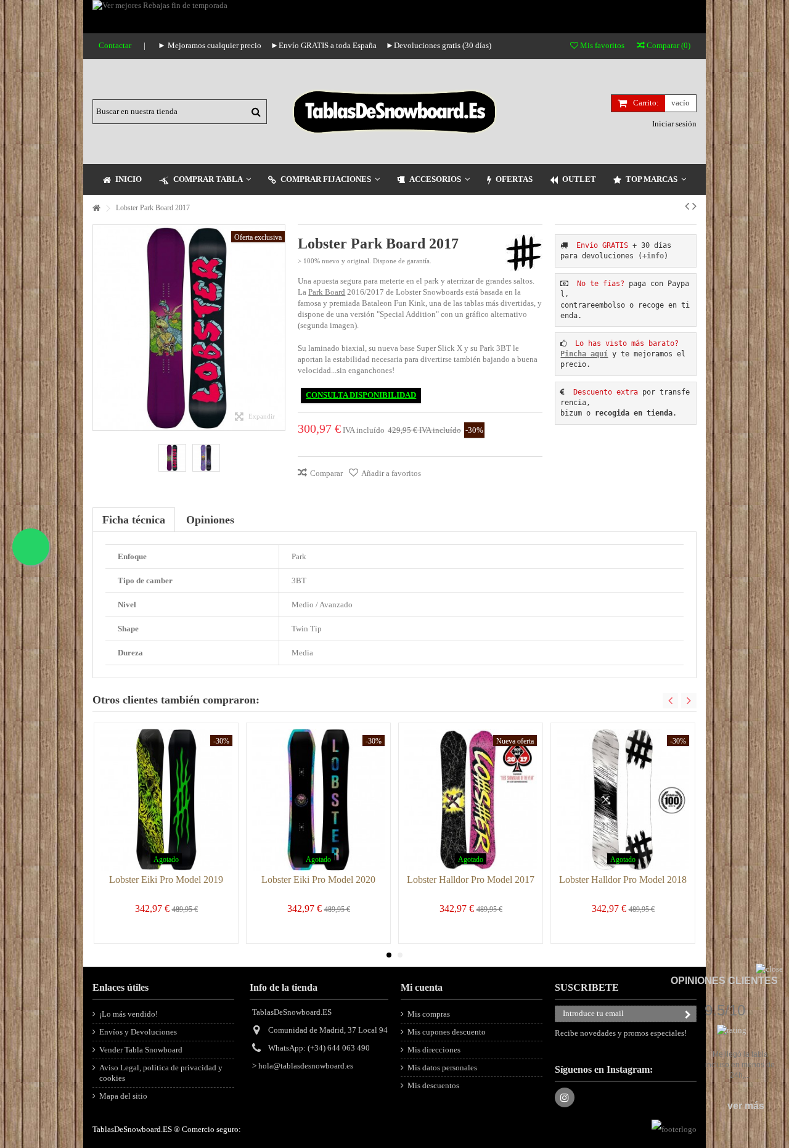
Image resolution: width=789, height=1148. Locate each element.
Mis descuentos (433, 1085)
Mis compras (428, 1014)
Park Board (326, 292)
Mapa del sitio (123, 1096)
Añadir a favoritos (391, 473)
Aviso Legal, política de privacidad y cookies (161, 1073)
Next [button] (689, 700)
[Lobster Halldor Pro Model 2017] (470, 800)
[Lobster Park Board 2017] (172, 458)
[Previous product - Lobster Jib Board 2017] (687, 206)
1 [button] (388, 955)
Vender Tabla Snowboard (140, 1049)
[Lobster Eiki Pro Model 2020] (318, 800)
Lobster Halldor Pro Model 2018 (623, 879)
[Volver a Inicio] (96, 208)
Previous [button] (670, 700)
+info (653, 256)
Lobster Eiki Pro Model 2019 (166, 879)
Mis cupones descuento (446, 1031)
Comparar (326, 473)
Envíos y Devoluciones (138, 1031)
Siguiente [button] (279, 328)
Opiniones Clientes (724, 980)
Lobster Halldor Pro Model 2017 (470, 879)
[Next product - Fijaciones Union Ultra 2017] (694, 206)
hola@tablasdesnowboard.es (305, 1065)
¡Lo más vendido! (128, 1014)
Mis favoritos (601, 45)
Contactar (115, 45)
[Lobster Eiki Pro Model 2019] (166, 800)
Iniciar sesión (673, 123)
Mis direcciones (433, 1049)
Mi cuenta (422, 987)
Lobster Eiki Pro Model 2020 (318, 879)
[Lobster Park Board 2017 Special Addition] (206, 458)
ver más (745, 1106)
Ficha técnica (133, 520)
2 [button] (400, 955)
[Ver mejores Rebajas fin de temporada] (394, 16)
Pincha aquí (584, 354)
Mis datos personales (442, 1067)
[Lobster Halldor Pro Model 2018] (623, 800)
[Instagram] (564, 1097)
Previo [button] (99, 328)
